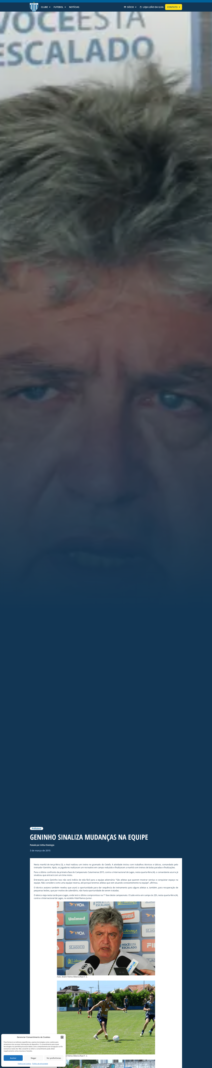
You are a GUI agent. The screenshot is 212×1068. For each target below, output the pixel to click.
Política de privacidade (40, 1064)
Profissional (36, 828)
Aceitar (13, 1058)
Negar (33, 1058)
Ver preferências (54, 1058)
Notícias (74, 7)
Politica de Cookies (24, 1064)
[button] (62, 1037)
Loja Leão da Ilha (153, 7)
